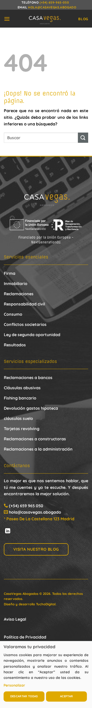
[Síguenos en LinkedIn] (7, 531)
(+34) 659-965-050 (54, 2)
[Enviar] (83, 138)
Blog (83, 19)
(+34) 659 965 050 (26, 505)
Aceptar (66, 696)
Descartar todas (24, 696)
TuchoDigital (45, 604)
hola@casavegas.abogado (52, 7)
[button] (7, 19)
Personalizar (14, 685)
